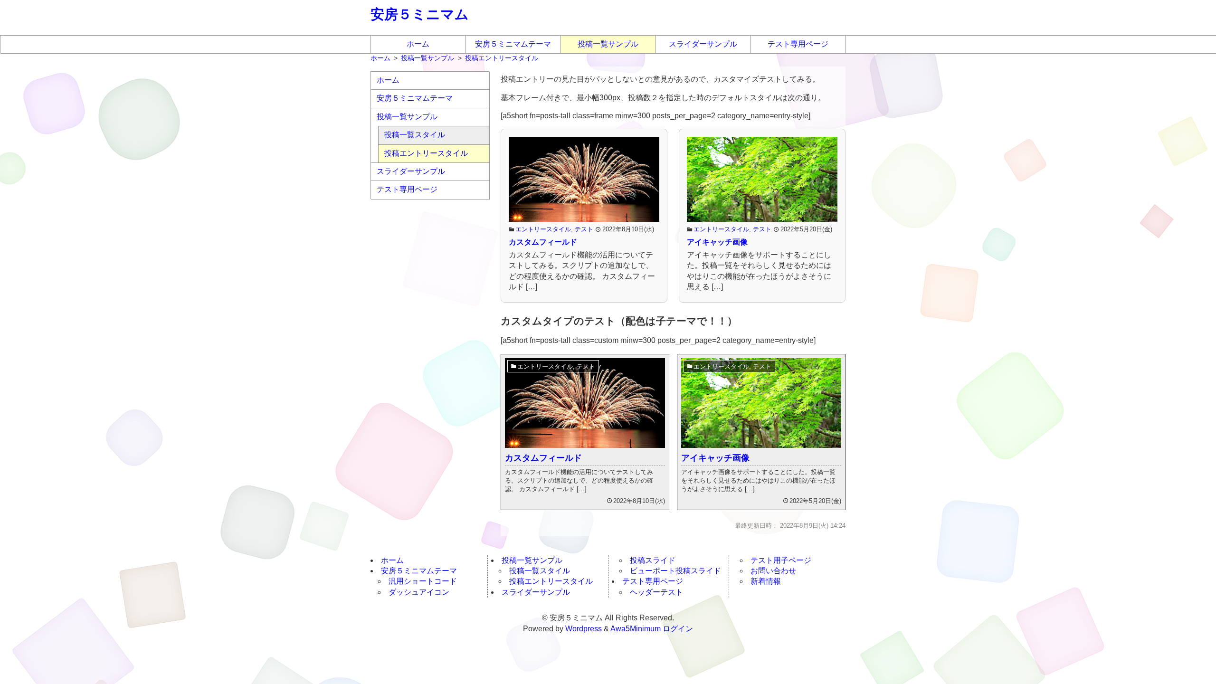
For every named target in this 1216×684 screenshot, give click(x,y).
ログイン (678, 629)
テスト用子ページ (780, 560)
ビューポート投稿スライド (675, 571)
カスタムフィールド (543, 242)
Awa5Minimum (635, 629)
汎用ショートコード (423, 581)
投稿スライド (652, 560)
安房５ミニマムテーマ (513, 44)
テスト (584, 229)
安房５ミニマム (419, 14)
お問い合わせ (773, 571)
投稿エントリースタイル (426, 153)
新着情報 (765, 581)
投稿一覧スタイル (414, 135)
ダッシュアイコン (419, 592)
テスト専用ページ (798, 44)
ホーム (418, 44)
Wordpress (583, 629)
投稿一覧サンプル (608, 44)
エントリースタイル (543, 229)
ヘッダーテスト (656, 592)
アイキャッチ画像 (717, 242)
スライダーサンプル (703, 44)
